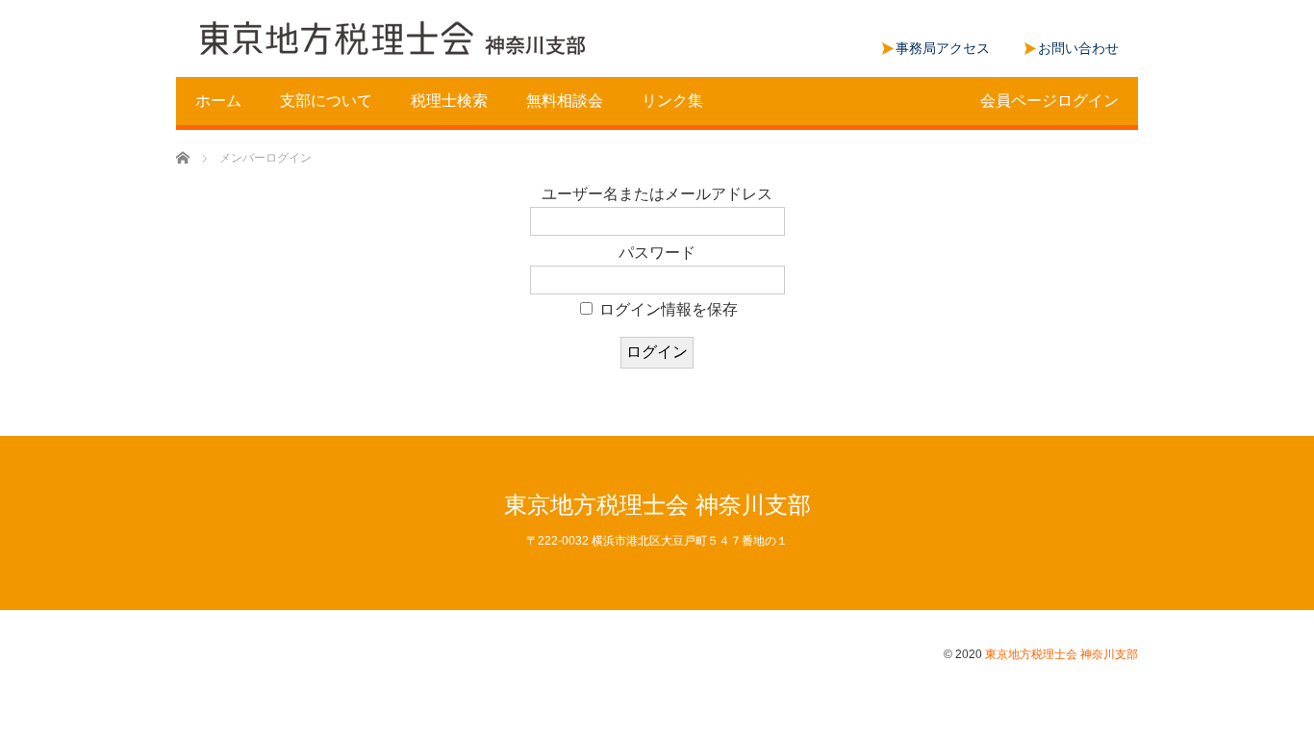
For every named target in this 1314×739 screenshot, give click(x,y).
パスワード (657, 252)
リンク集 (672, 100)
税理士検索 (449, 100)
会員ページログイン (1049, 100)
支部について (326, 100)
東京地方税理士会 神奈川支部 (657, 505)
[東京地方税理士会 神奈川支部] (392, 40)
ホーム (218, 100)
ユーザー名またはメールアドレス (657, 194)
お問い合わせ (1078, 48)
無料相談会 (564, 100)
